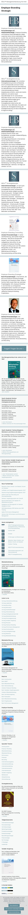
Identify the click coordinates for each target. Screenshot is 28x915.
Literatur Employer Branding (9, 688)
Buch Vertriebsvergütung (8, 694)
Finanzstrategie (6, 837)
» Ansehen (4, 594)
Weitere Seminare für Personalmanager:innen (14, 423)
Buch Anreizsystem (6, 679)
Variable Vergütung (6, 772)
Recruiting (4, 759)
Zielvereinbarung (6, 779)
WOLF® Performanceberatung (16, 547)
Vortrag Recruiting (6, 605)
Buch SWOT (5, 681)
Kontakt (10, 533)
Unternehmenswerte (7, 768)
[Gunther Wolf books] (10, 893)
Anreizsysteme (5, 746)
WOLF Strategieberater (9, 183)
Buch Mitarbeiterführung (8, 683)
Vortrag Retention (6, 633)
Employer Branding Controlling (12, 232)
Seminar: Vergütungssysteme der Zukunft (12, 498)
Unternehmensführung (7, 764)
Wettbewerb (5, 774)
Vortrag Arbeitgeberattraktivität (10, 614)
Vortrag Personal (6, 622)
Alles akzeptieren (14, 905)
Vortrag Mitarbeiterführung (9, 635)
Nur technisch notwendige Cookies (14, 908)
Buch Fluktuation (6, 696)
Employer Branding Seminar (11, 314)
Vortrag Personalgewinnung (9, 618)
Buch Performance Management (10, 703)
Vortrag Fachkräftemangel (8, 609)
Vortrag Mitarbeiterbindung (9, 616)
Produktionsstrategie (7, 831)
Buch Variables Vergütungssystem (10, 690)
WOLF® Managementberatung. (11, 2)
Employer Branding (6, 748)
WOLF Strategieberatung (10, 79)
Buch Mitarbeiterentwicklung (9, 698)
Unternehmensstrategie (8, 822)
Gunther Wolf (11, 530)
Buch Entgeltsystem (7, 701)
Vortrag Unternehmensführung (9, 601)
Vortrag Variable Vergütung (9, 620)
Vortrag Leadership (7, 603)
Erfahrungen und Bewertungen (16, 537)
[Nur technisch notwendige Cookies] (26, 905)
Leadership (4, 844)
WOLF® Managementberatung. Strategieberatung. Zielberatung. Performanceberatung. (16, 526)
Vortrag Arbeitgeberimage (8, 631)
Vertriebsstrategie (6, 827)
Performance (5, 755)
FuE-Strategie (5, 840)
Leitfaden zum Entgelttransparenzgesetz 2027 (14, 490)
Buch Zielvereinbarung (7, 685)
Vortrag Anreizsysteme (8, 629)
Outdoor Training (12, 544)
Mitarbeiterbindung (6, 751)
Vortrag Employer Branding (9, 625)
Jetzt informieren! (7, 422)
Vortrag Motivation (6, 607)
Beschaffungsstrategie (7, 835)
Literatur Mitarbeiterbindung (9, 692)
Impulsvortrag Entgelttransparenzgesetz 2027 (13, 492)
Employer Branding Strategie (11, 274)
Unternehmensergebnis (8, 761)
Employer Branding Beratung (11, 28)
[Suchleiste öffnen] (21, 1)
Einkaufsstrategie (6, 833)
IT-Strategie (5, 842)
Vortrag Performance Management (11, 627)
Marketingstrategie (6, 829)
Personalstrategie (6, 824)
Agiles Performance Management (10, 512)
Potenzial (4, 757)
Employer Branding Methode (11, 127)
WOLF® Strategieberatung (15, 554)
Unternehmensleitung (7, 766)
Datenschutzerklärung (14, 912)
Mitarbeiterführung (6, 753)
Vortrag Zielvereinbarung (8, 611)
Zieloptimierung (6, 777)
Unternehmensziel (6, 770)
